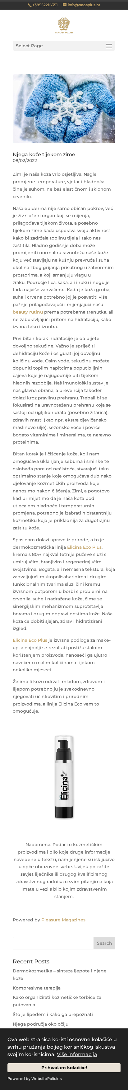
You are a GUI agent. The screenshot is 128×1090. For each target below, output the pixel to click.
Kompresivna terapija (37, 988)
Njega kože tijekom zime (44, 154)
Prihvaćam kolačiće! (64, 1067)
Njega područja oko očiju (40, 1024)
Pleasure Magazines (63, 920)
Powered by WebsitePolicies (34, 1078)
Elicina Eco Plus (84, 547)
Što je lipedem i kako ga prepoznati (53, 1014)
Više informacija (77, 1054)
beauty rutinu (28, 312)
